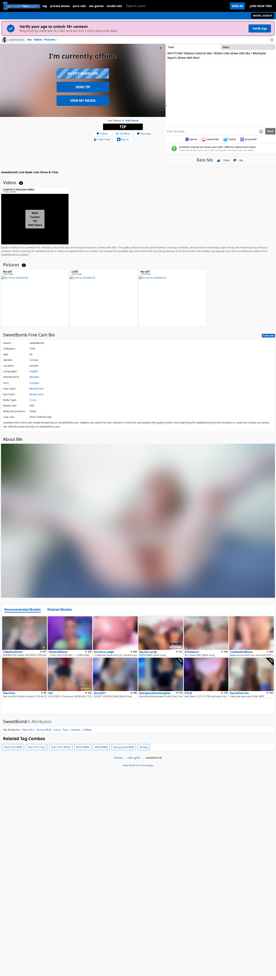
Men (6, 383)
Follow (103, 133)
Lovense (75, 729)
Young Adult (43, 729)
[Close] (272, 39)
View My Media (83, 100)
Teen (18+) (28, 729)
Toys (65, 729)
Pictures (50, 39)
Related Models (59, 610)
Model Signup (262, 15)
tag (44, 6)
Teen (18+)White (61, 747)
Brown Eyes (36, 394)
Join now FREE (261, 6)
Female (33, 360)
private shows (60, 6)
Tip (123, 126)
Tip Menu (125, 133)
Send (270, 131)
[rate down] (234, 160)
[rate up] (218, 160)
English (33, 371)
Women (34, 377)
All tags (143, 747)
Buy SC (125, 139)
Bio (29, 39)
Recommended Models (22, 610)
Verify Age (260, 28)
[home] (21, 6)
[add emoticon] (261, 131)
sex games (96, 6)
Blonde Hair (36, 388)
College (86, 729)
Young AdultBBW (123, 747)
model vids (114, 6)
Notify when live (82, 73)
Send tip (83, 87)
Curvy (33, 400)
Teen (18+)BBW (13, 747)
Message (146, 133)
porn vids (79, 6)
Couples (34, 383)
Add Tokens (132, 120)
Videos (38, 39)
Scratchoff (251, 139)
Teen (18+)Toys (36, 747)
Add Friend (104, 139)
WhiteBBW (82, 747)
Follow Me (268, 335)
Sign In (237, 6)
